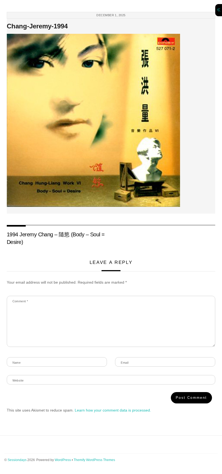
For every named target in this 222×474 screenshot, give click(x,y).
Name (16, 362)
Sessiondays (17, 460)
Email (124, 362)
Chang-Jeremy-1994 (37, 26)
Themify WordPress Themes (94, 460)
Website (18, 380)
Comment (20, 301)
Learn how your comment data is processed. (113, 410)
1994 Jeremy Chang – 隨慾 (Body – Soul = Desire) (56, 238)
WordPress (63, 460)
